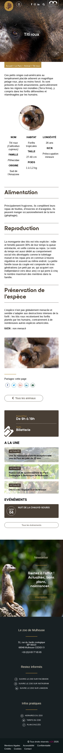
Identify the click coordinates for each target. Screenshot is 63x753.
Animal (27, 66)
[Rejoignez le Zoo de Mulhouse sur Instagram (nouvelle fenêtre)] (35, 4)
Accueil (9, 66)
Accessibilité (28, 745)
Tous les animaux (25, 398)
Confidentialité (43, 745)
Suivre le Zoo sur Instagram (34, 684)
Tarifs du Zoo (34, 720)
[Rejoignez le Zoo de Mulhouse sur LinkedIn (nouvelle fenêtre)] (38, 4)
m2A (51, 741)
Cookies (17, 749)
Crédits (7, 749)
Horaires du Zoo (34, 716)
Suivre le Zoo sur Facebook (33, 679)
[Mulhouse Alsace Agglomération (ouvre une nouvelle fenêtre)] (53, 5)
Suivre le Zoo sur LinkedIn (34, 688)
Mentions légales (12, 745)
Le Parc (18, 66)
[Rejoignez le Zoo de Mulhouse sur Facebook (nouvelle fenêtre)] (31, 4)
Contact (28, 749)
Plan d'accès (34, 725)
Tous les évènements (31, 525)
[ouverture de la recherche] (43, 4)
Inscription (41, 597)
